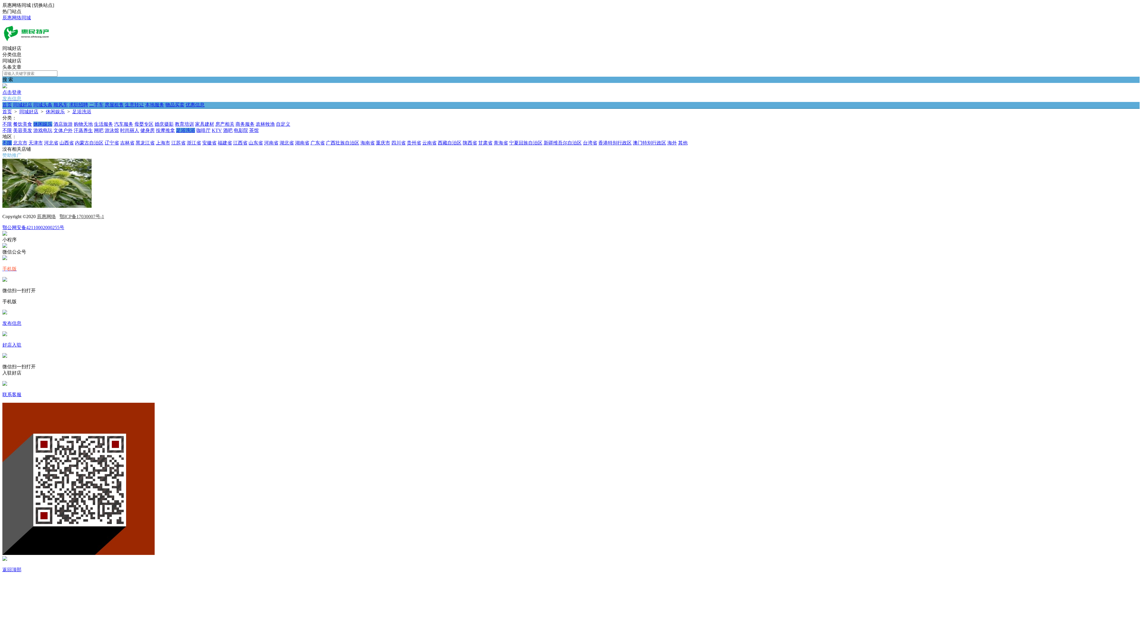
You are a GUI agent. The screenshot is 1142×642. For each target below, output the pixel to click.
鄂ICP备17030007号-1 (81, 216)
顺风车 (61, 104)
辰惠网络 (46, 216)
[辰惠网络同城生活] (26, 42)
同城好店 (22, 104)
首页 (7, 104)
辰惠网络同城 (16, 17)
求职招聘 (78, 104)
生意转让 (134, 104)
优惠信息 (195, 104)
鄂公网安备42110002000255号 (33, 227)
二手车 (96, 104)
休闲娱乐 (55, 111)
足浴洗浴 (81, 111)
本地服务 (154, 104)
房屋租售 (114, 104)
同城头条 (42, 104)
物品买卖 (174, 104)
